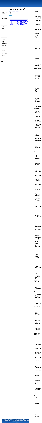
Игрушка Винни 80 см (37, 313)
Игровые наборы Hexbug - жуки (37, 137)
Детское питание (37, 420)
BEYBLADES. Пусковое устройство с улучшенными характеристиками (37, 147)
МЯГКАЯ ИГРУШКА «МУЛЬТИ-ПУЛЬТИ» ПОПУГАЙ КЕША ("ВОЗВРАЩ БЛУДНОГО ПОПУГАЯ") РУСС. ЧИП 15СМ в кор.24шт (38, 120)
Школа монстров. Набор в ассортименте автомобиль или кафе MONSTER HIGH (38, 383)
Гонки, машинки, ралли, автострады (37, 19)
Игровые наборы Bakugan (36, 322)
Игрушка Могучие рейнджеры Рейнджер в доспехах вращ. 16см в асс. (38, 159)
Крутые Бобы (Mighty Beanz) (37, 136)
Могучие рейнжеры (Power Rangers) (37, 157)
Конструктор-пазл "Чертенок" (38, 237)
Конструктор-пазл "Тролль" (37, 239)
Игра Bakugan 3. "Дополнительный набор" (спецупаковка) (37, 326)
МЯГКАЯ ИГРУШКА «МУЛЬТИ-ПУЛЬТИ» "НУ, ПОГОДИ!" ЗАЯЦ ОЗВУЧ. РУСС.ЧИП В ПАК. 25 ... (18, 20)
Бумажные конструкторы (36, 33)
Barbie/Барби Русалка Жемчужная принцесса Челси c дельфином (4, 34)
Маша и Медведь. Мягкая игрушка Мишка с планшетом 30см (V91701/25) (38, 354)
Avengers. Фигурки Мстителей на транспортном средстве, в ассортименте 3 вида (38, 65)
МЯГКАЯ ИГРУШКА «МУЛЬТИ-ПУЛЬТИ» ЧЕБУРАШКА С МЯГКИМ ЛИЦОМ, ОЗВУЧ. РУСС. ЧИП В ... (19, 19)
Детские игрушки (36, 396)
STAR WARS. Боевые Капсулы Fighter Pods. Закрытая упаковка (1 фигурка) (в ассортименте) (38, 106)
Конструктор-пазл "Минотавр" (38, 238)
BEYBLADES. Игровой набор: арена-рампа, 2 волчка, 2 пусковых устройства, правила (38, 145)
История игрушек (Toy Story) (37, 280)
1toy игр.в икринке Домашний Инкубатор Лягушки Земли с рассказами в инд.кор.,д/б (38, 289)
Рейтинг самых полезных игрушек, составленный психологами (37, 403)
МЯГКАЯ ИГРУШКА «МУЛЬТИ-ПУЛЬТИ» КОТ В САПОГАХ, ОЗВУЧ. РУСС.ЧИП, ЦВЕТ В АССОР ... (18, 22)
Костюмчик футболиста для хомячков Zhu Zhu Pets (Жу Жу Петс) (38, 295)
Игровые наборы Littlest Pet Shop (37, 68)
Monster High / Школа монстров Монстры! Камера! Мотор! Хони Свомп (38, 386)
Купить (10, 15)
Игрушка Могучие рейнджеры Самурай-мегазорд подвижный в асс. (38, 168)
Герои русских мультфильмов (37, 108)
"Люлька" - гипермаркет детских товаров (12, 419)
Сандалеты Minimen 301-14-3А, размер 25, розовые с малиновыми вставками (4, 36)
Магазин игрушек (26, 420)
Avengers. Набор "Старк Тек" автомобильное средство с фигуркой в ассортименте (37, 61)
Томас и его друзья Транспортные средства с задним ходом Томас (38, 207)
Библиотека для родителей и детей (22, 420)
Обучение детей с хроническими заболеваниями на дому (4, 18)
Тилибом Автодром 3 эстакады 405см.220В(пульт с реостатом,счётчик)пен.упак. (38, 21)
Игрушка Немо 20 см (3, 41)
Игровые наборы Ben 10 (36, 334)
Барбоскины (35, 187)
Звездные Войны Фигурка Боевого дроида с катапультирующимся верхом (38, 373)
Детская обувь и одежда (11, 420)
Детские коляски (7, 420)
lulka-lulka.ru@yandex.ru (23, 419)
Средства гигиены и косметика (30, 420)
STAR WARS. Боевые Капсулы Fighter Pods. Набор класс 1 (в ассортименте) (38, 104)
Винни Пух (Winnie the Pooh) (37, 312)
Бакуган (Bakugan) (36, 251)
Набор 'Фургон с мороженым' (37, 277)
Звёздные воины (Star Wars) (37, 369)
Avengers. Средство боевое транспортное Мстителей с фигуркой (37, 59)
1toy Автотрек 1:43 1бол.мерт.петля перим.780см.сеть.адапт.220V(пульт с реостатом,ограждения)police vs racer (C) (38, 24)
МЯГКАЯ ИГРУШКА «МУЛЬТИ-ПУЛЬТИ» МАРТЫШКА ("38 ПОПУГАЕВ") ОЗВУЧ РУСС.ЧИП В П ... (18, 23)
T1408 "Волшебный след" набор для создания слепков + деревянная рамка (4, 53)
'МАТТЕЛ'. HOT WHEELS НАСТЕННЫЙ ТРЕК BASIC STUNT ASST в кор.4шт (38, 29)
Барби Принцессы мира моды (38, 243)
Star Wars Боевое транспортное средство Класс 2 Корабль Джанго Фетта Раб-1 (38, 378)
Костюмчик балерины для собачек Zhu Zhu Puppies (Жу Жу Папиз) (38, 298)
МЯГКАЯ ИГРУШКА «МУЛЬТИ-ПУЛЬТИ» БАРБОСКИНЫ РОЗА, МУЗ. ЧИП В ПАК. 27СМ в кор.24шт (38, 201)
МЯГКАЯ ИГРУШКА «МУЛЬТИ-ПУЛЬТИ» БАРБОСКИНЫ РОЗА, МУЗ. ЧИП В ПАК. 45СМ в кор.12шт (38, 195)
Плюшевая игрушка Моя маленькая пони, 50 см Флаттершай (37, 232)
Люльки (5, 420)
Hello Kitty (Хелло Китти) (36, 78)
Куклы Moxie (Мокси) (36, 261)
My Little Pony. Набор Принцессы (38, 228)
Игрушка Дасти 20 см (37, 311)
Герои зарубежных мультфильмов (37, 306)
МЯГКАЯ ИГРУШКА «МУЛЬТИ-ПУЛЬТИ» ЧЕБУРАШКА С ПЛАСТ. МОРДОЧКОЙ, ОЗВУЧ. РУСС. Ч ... (18, 24)
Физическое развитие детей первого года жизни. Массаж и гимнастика (4, 28)
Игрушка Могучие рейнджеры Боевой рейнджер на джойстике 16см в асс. (38, 165)
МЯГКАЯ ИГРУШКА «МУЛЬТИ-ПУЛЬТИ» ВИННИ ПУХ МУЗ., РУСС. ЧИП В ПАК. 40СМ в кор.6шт (38, 315)
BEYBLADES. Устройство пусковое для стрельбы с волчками (4, 45)
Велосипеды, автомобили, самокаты (16, 420)
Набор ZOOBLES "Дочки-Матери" (38, 55)
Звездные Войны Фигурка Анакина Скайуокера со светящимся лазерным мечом (38, 375)
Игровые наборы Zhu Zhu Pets (37, 291)
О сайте (3, 420)
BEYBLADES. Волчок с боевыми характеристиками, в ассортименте (38, 141)
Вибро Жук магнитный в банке (38, 138)
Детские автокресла (34, 420)
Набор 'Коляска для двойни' (37, 276)
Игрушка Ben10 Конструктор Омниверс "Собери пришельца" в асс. (38, 341)
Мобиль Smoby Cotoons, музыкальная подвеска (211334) (4, 47)
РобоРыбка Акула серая (37, 296)
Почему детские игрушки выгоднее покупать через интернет (37, 401)
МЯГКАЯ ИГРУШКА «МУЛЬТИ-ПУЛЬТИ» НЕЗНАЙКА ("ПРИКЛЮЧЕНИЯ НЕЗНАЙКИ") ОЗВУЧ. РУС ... (19, 21)
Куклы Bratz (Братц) (36, 126)
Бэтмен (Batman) (35, 359)
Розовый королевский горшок (38, 204)
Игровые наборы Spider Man (37, 333)
